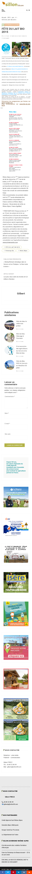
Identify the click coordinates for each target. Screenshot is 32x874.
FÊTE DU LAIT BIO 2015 (12, 247)
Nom (7, 413)
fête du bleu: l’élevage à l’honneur (20, 336)
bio (3, 24)
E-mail (7, 424)
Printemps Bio (9, 251)
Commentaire (10, 396)
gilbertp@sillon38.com (11, 804)
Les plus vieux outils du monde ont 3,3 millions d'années (16, 278)
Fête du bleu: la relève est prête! (21, 323)
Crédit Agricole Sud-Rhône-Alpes (12, 820)
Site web (7, 434)
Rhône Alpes (23, 251)
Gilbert (7, 38)
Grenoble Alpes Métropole (10, 825)
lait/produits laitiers (12, 24)
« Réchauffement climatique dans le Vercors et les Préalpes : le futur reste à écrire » (16, 264)
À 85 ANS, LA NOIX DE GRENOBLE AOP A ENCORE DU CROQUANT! (15, 861)
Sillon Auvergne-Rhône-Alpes (16, 841)
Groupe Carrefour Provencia (10, 830)
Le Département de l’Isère (10, 835)
